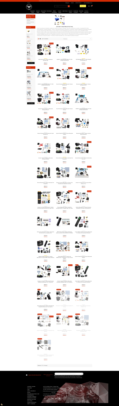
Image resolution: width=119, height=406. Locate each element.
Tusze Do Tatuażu (59, 12)
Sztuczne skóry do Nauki (43, 12)
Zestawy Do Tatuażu (38, 12)
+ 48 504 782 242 (78, 2)
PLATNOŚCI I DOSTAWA (31, 386)
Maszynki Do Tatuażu (32, 12)
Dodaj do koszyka (44, 60)
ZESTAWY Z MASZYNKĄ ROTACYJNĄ (30, 23)
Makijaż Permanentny (54, 12)
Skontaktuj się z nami (31, 399)
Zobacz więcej (31, 103)
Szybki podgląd (52, 60)
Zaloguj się (67, 2)
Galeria (28, 392)
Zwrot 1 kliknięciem (31, 403)
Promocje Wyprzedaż (86, 12)
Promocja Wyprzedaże (31, 402)
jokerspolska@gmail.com (88, 2)
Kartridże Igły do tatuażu (76, 12)
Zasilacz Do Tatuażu (70, 12)
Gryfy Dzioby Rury (81, 12)
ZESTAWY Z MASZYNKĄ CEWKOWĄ (30, 20)
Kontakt (72, 2)
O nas (28, 389)
